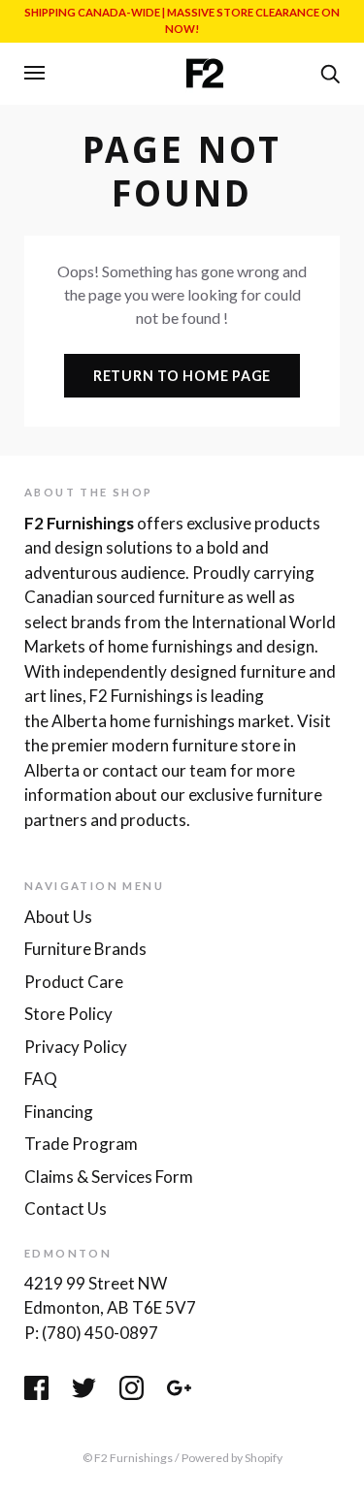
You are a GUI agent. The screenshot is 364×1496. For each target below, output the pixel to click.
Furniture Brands (85, 949)
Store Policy (68, 1013)
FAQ (40, 1078)
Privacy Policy (75, 1046)
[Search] (330, 72)
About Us (58, 917)
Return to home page (182, 375)
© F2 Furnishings (128, 1457)
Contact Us (65, 1208)
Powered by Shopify (232, 1457)
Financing (58, 1111)
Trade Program (81, 1143)
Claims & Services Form (108, 1176)
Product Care (73, 981)
